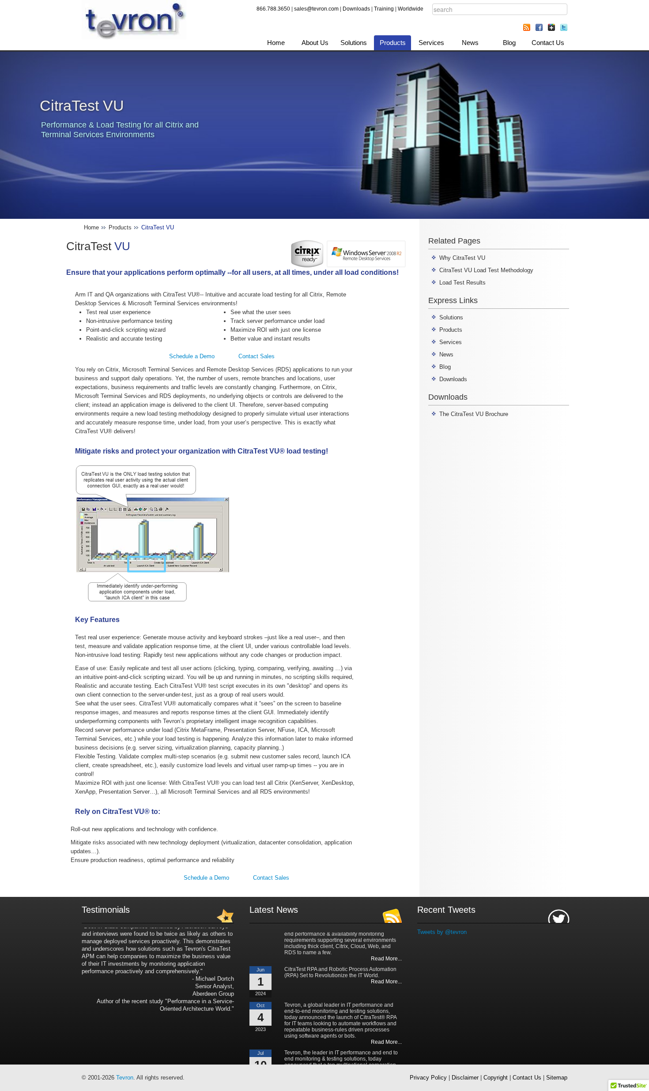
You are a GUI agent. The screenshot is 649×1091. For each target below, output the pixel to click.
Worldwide (410, 9)
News (470, 42)
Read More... (386, 948)
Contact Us (548, 42)
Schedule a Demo (192, 356)
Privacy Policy (428, 1077)
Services (431, 42)
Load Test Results (462, 282)
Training (384, 9)
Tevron (124, 1077)
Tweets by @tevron (442, 932)
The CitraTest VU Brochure (473, 414)
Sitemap (556, 1077)
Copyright (495, 1077)
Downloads (356, 9)
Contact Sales (256, 356)
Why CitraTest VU (462, 258)
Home (276, 42)
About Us (315, 42)
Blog (509, 42)
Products (393, 42)
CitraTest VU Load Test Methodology (486, 270)
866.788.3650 (273, 9)
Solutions (353, 42)
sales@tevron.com (316, 9)
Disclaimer (465, 1077)
